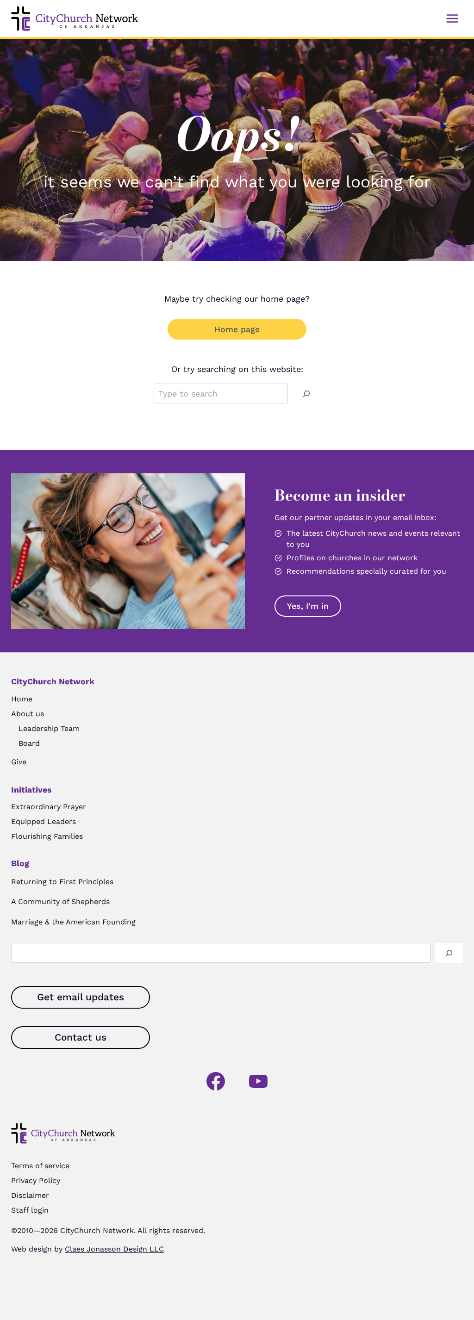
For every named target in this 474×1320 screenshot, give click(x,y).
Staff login (30, 1210)
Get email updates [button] (80, 997)
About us (27, 713)
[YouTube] (258, 1081)
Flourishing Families (47, 836)
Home (21, 698)
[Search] (306, 393)
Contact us (80, 1037)
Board (29, 743)
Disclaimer (30, 1195)
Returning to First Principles (62, 881)
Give (18, 761)
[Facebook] (215, 1081)
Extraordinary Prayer (48, 806)
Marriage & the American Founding (73, 921)
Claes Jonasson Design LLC (114, 1249)
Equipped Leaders (43, 821)
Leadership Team (49, 728)
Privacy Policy (35, 1180)
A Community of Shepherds (60, 901)
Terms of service (40, 1165)
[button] (307, 606)
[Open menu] (452, 18)
